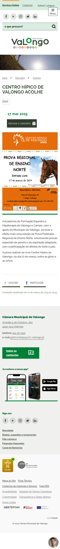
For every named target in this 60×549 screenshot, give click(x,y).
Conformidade (9, 497)
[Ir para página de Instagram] (20, 420)
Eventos (37, 78)
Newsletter (8, 430)
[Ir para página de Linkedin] (35, 420)
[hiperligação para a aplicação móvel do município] (30, 386)
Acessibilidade (9, 491)
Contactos (27, 5)
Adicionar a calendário (19, 123)
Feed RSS (44, 486)
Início (4, 78)
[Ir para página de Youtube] (13, 420)
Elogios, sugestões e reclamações (19, 435)
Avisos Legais (9, 502)
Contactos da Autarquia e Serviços (19, 486)
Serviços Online (10, 5)
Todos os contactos (12, 353)
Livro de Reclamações (27, 465)
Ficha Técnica (25, 481)
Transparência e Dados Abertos (35, 497)
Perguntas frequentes (13, 443)
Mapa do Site (9, 481)
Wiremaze (52, 518)
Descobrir (20, 78)
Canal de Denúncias (12, 448)
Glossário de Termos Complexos (35, 491)
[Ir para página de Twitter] (28, 420)
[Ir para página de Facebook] (6, 420)
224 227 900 (19, 333)
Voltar (13, 282)
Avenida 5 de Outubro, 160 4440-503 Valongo (17, 324)
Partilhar (37, 282)
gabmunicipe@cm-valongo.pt (27, 337)
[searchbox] (30, 26)
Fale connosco (9, 439)
